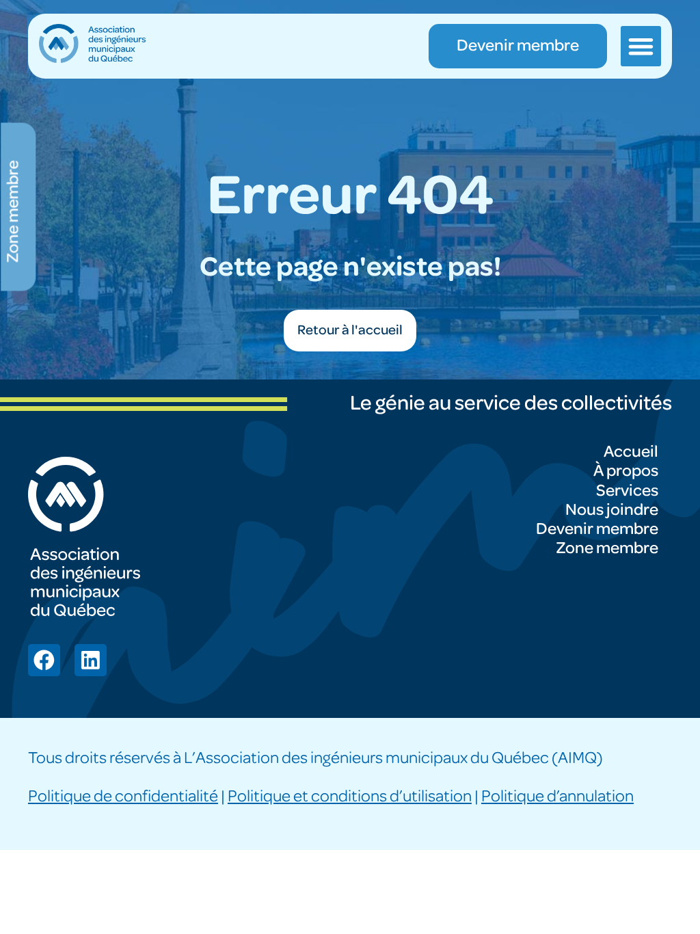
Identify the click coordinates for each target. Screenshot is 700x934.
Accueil (631, 451)
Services (627, 490)
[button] (640, 46)
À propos (625, 470)
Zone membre (607, 548)
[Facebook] (44, 660)
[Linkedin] (91, 660)
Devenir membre (597, 528)
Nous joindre (611, 509)
